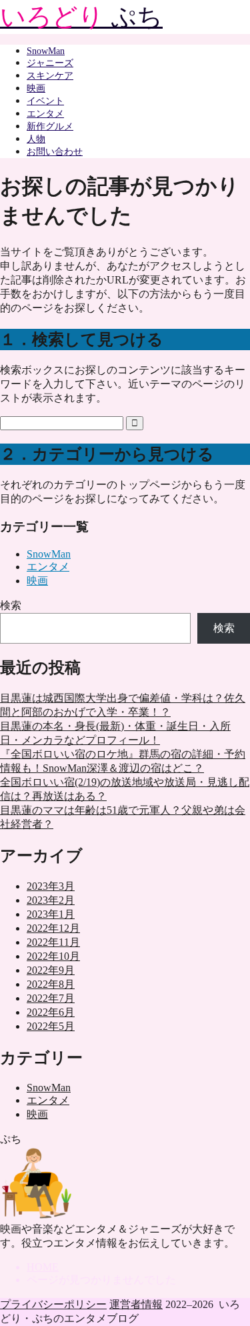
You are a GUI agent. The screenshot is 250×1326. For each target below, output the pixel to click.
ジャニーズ (50, 63)
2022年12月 (53, 928)
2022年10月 (53, 956)
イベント (45, 101)
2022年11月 (53, 942)
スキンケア (50, 76)
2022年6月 (51, 1012)
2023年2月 (51, 900)
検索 (10, 605)
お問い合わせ (55, 152)
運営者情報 (136, 1304)
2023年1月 (51, 914)
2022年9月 (51, 970)
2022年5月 (51, 1026)
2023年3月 (51, 886)
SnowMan (46, 51)
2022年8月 (51, 984)
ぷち (81, 17)
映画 (36, 88)
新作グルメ (50, 126)
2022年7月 (51, 998)
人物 (36, 139)
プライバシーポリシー (53, 1304)
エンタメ (45, 114)
